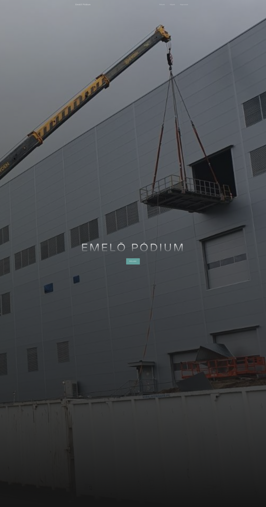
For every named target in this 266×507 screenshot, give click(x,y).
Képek (172, 4)
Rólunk (162, 4)
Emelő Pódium (83, 4)
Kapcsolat (184, 4)
